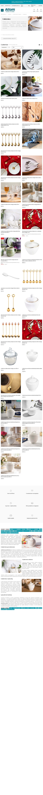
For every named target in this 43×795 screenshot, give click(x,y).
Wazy (37, 608)
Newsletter (40, 5)
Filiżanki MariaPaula (14, 532)
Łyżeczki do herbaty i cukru (9, 38)
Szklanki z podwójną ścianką (18, 529)
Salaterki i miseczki (33, 529)
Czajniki (8, 532)
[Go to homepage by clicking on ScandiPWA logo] (10, 10)
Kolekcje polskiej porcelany (28, 608)
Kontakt (2, 5)
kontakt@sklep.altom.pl (16, 5)
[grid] (39, 44)
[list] (41, 45)
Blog (29, 5)
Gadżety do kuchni (32, 146)
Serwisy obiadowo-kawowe (15, 608)
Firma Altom (22, 6)
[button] (6, 47)
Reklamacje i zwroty (33, 6)
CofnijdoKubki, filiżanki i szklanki (8, 34)
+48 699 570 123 (7, 5)
